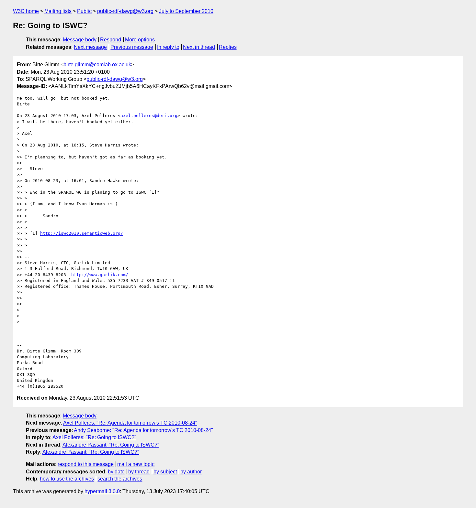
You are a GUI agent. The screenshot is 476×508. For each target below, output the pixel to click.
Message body (79, 39)
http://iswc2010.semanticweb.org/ (81, 233)
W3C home (26, 11)
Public (84, 11)
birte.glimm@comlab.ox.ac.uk (97, 64)
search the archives (119, 478)
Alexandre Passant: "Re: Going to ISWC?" (110, 445)
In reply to (168, 47)
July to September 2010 (186, 11)
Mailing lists (58, 11)
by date (116, 471)
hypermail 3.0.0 (102, 491)
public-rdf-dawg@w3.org (125, 11)
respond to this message (86, 464)
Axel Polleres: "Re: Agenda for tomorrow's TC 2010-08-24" (130, 423)
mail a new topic (135, 464)
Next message (90, 47)
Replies (228, 47)
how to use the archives (67, 478)
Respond (110, 39)
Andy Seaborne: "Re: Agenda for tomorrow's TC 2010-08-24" (143, 430)
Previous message (131, 47)
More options (140, 39)
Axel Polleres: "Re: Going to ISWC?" (94, 437)
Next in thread (199, 47)
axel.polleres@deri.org (148, 115)
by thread (139, 471)
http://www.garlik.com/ (99, 274)
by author (191, 471)
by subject (165, 471)
